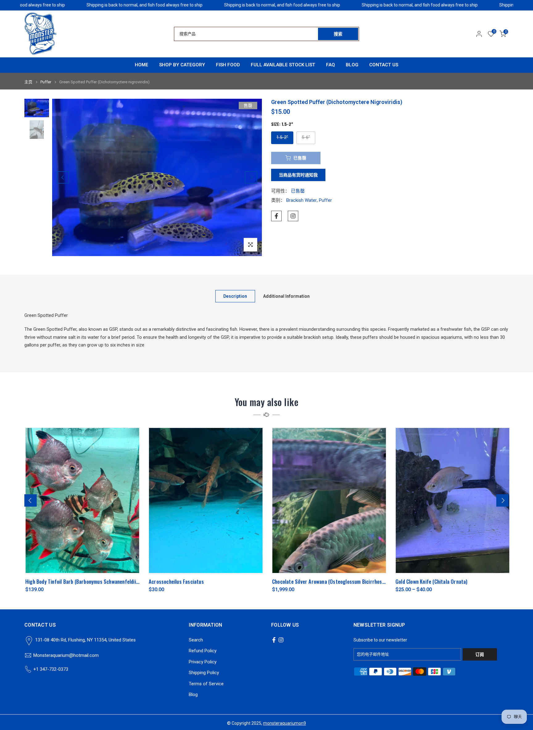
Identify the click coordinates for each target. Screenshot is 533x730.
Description (235, 295)
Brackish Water (301, 200)
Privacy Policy (203, 662)
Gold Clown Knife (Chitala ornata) (431, 581)
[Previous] (63, 177)
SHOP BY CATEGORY (182, 65)
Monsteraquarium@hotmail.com (66, 655)
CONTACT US (383, 65)
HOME (141, 65)
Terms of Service (206, 683)
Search (196, 640)
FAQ (330, 65)
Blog (193, 694)
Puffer (45, 82)
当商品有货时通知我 (298, 174)
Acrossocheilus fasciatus (175, 581)
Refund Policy (203, 650)
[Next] (251, 177)
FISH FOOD (228, 65)
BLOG (352, 65)
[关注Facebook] (276, 216)
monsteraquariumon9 (284, 723)
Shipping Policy (204, 672)
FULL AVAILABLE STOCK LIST (283, 65)
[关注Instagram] (293, 216)
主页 (28, 82)
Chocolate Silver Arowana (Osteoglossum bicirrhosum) (330, 581)
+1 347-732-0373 (50, 669)
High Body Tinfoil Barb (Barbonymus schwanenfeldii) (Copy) (87, 581)
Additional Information (286, 295)
